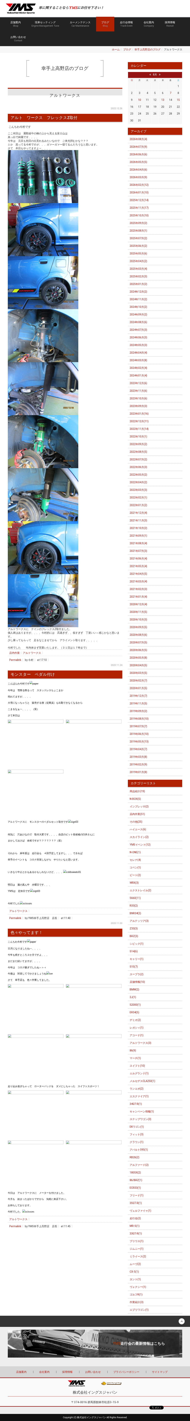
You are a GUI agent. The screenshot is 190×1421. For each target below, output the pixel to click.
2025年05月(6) (138, 253)
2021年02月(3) (138, 589)
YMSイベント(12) (140, 844)
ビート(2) (135, 875)
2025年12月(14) (139, 200)
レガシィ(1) (136, 1027)
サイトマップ (160, 1371)
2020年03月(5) (138, 672)
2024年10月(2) (138, 306)
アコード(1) (136, 1035)
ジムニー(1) (136, 1248)
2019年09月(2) (138, 711)
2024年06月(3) (138, 337)
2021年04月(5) (138, 573)
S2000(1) (135, 1004)
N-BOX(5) (135, 798)
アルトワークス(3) (140, 1042)
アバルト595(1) (139, 1149)
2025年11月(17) (139, 207)
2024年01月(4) (138, 375)
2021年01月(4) (138, 596)
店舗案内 (15, 24)
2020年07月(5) (138, 642)
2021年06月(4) (138, 558)
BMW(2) (134, 989)
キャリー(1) (136, 959)
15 (178, 99)
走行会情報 (126, 24)
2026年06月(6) (138, 154)
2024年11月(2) (138, 299)
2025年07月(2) (138, 238)
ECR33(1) (135, 1187)
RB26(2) (134, 1157)
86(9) (133, 1050)
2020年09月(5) (138, 627)
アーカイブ (138, 131)
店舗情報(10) (137, 981)
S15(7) (134, 966)
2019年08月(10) (139, 718)
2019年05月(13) (139, 741)
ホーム (116, 49)
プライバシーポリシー (126, 1371)
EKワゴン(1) (137, 1126)
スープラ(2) (136, 974)
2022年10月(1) (138, 436)
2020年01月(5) (138, 688)
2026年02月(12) (139, 184)
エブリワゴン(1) (139, 1309)
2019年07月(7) (138, 726)
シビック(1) (136, 943)
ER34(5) (134, 1012)
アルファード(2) (139, 1164)
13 (162, 99)
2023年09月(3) (138, 406)
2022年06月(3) (138, 467)
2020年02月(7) (138, 680)
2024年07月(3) (138, 329)
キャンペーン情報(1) (142, 1111)
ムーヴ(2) (135, 1264)
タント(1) (135, 1279)
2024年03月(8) (138, 360)
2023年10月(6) (138, 398)
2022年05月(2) (138, 474)
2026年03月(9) (138, 177)
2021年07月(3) (138, 550)
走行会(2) (135, 1218)
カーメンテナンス (80, 24)
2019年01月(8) (138, 772)
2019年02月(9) (138, 764)
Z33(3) (134, 928)
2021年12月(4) (138, 512)
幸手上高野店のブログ (147, 49)
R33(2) (134, 905)
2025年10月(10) (139, 215)
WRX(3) (134, 882)
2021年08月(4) (138, 543)
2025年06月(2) (138, 245)
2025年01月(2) (138, 284)
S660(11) (135, 897)
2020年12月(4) (138, 604)
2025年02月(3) (138, 276)
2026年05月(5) (138, 162)
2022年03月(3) (138, 489)
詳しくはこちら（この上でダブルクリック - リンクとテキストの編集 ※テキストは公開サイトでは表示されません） (95, 1344)
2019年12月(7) (138, 695)
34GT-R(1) (136, 1103)
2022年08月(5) (138, 451)
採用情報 (170, 24)
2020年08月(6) (138, 634)
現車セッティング (45, 24)
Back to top (95, 1321)
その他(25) (136, 821)
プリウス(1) (136, 1241)
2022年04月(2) (138, 482)
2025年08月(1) (138, 230)
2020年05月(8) (138, 657)
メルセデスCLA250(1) (142, 1081)
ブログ (105, 24)
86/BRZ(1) (136, 1180)
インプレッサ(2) (139, 806)
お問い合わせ (18, 39)
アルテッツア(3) (139, 920)
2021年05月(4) (138, 566)
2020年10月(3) (138, 619)
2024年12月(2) (138, 291)
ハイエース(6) (138, 829)
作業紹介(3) (136, 1302)
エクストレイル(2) (140, 890)
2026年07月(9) (138, 146)
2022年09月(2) (138, 444)
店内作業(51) (137, 814)
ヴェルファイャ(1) (140, 1210)
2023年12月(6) (138, 383)
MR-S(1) (135, 1225)
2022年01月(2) (138, 505)
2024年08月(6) (138, 322)
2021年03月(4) (138, 581)
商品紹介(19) (137, 791)
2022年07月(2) (138, 459)
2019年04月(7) (138, 749)
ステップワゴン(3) (140, 1119)
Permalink (15, 659)
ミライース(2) (138, 1256)
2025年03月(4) (138, 268)
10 (139, 99)
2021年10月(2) (138, 528)
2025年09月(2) (138, 223)
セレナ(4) (135, 859)
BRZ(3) (134, 936)
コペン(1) (135, 867)
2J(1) (133, 997)
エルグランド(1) (139, 1073)
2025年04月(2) (138, 261)
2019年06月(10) (139, 733)
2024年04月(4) (138, 352)
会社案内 (149, 24)
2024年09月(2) (138, 314)
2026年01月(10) (139, 192)
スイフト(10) (137, 1065)
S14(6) (134, 951)
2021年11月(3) (138, 520)
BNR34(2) (135, 913)
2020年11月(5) (138, 611)
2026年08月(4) (138, 139)
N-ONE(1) (135, 852)
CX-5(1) (134, 1271)
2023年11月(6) (138, 390)
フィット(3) (136, 1134)
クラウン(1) (136, 1142)
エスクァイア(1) (139, 1096)
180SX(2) (135, 1172)
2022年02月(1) (138, 497)
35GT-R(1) (136, 1203)
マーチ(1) (135, 1058)
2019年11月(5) (138, 703)
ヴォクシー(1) (138, 1286)
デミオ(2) (135, 1020)
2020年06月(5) (138, 650)
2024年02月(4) (138, 367)
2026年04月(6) (138, 169)
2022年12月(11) (139, 421)
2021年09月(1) (138, 535)
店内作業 (14, 652)
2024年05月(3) (138, 345)
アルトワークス (32, 652)
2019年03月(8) (138, 756)
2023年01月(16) (139, 413)
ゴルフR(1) (136, 1294)
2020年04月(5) (138, 665)
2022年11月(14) (139, 428)
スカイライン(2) (139, 836)
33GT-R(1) (136, 1233)
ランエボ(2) (136, 1088)
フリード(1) (136, 1195)
